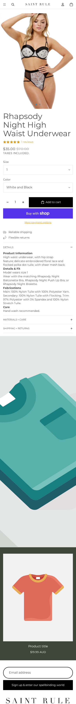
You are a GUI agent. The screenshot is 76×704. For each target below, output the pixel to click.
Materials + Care (14, 319)
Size (6, 162)
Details (8, 247)
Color (7, 179)
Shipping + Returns (16, 328)
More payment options (38, 222)
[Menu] (4, 4)
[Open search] (13, 4)
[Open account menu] (62, 4)
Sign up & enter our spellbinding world (38, 685)
